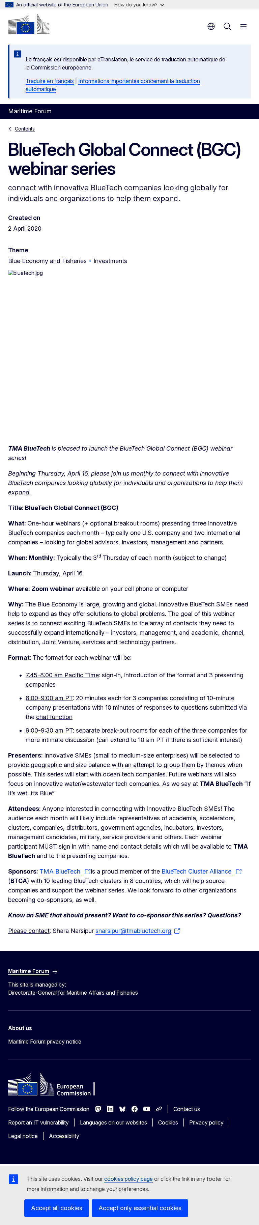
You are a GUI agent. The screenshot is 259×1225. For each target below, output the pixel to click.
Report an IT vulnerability (38, 1122)
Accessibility (64, 1136)
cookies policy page (128, 1178)
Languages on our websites (113, 1122)
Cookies (168, 1122)
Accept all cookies (56, 1208)
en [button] (211, 26)
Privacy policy (206, 1122)
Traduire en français (50, 81)
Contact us (186, 1109)
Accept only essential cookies (139, 1208)
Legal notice (23, 1136)
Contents (25, 129)
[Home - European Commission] (28, 23)
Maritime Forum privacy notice (44, 1041)
